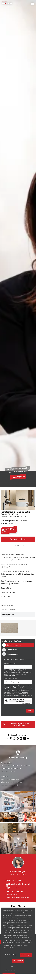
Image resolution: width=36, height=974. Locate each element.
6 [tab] (19, 485)
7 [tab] (20, 485)
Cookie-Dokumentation (9, 970)
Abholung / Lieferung (10, 679)
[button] (7, 739)
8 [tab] (22, 485)
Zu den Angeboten (18, 476)
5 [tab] (18, 485)
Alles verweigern (26, 955)
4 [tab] (16, 485)
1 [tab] (12, 485)
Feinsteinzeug (9, 554)
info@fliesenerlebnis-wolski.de (19, 884)
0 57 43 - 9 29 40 (15, 880)
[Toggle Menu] (32, 4)
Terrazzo (15, 557)
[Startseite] (6, 4)
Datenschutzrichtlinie (9, 967)
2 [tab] (13, 485)
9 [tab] (23, 485)
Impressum (20, 967)
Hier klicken (20, 701)
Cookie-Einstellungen (11, 955)
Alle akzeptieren (18, 960)
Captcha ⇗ (26, 703)
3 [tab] (15, 485)
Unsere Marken (18, 906)
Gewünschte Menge (10, 663)
